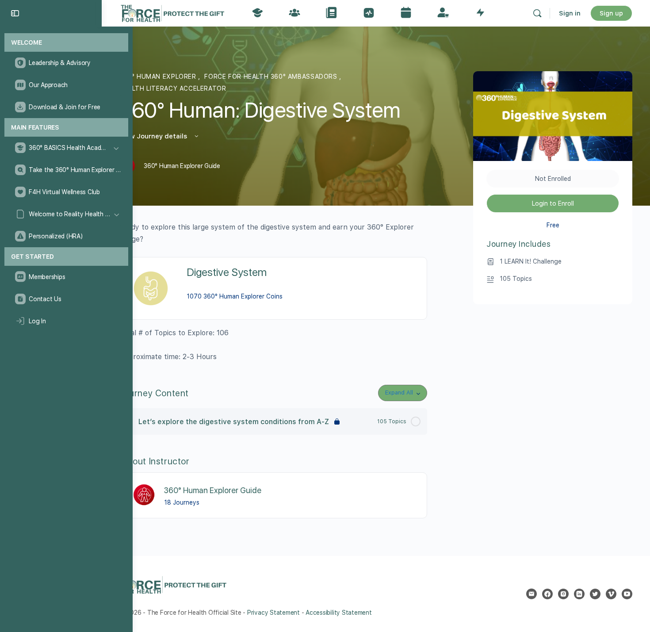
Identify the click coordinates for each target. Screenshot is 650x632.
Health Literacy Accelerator (172, 88)
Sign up (611, 13)
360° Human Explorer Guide (212, 490)
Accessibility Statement (338, 612)
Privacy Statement (273, 612)
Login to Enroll (553, 203)
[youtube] (627, 594)
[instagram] (563, 594)
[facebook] (547, 594)
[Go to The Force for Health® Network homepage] (172, 12)
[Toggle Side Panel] (15, 13)
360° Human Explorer (158, 76)
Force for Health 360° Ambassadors (271, 76)
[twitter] (595, 594)
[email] (531, 594)
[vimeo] (611, 594)
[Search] (537, 13)
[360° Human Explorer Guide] (144, 494)
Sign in (570, 13)
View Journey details (154, 136)
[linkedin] (579, 594)
